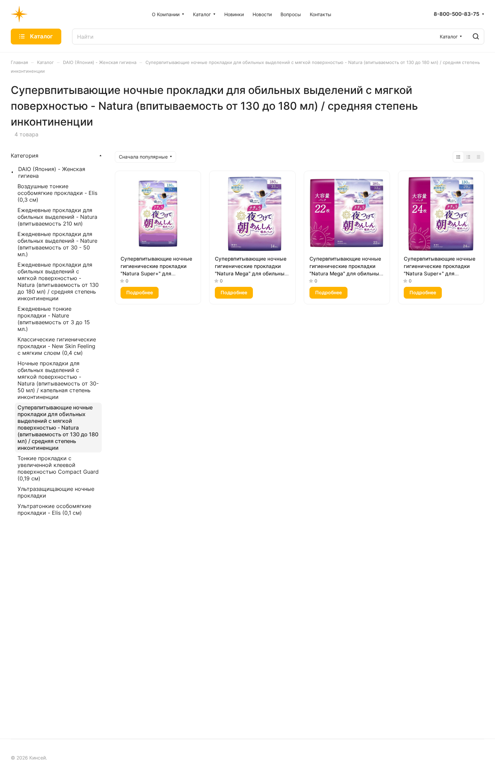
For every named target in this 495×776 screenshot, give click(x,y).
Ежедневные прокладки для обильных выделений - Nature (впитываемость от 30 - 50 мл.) (57, 244)
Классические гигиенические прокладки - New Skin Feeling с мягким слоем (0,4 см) (57, 346)
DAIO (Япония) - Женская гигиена (51, 172)
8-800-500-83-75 (456, 14)
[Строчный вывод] (468, 157)
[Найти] (475, 36)
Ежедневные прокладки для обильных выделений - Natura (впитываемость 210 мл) (57, 217)
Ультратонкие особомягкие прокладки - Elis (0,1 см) (54, 509)
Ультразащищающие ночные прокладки (56, 492)
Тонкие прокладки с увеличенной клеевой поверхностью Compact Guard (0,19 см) (58, 468)
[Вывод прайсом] (478, 157)
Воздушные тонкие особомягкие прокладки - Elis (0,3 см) (57, 193)
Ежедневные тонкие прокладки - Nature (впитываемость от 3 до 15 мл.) (54, 318)
